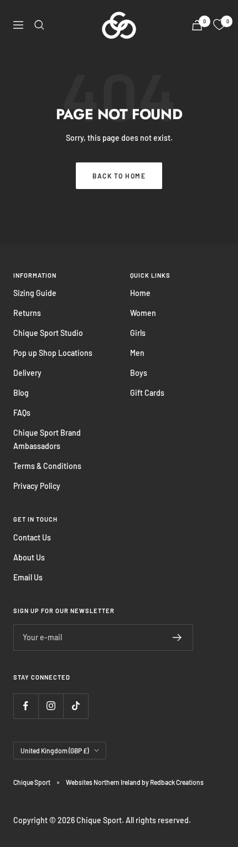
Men (137, 353)
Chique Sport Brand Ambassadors (47, 439)
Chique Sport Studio (48, 333)
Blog (21, 392)
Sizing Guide (34, 293)
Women (143, 313)
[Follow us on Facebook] (25, 705)
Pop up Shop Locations (52, 353)
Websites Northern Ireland (104, 782)
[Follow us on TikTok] (75, 705)
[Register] (177, 637)
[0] (219, 24)
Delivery (27, 372)
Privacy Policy (36, 486)
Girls (138, 333)
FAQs (21, 412)
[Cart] (197, 25)
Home (140, 293)
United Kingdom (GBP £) (54, 750)
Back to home (119, 176)
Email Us (28, 577)
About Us (29, 557)
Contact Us (32, 537)
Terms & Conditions (47, 466)
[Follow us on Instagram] (50, 705)
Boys (138, 372)
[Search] (39, 25)
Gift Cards (147, 392)
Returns (27, 313)
